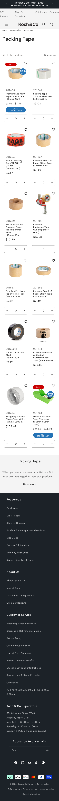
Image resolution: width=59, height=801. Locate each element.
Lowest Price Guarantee (19, 653)
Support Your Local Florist (20, 560)
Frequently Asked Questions (21, 623)
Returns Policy (14, 638)
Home (4, 30)
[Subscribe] (47, 750)
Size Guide (12, 537)
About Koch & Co (16, 580)
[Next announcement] (53, 4)
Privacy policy (43, 784)
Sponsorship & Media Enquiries (23, 675)
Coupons (54, 12)
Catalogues (41, 12)
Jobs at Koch (13, 588)
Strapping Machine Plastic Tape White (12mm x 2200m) (15, 419)
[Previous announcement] (6, 4)
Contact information (31, 794)
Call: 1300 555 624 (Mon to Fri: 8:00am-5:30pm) (28, 692)
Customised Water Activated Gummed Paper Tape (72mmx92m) (43, 356)
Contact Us (12, 682)
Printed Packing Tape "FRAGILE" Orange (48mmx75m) (14, 164)
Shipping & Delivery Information (24, 630)
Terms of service (30, 789)
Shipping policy (47, 789)
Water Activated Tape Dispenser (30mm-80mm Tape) (41, 420)
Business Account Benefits (20, 660)
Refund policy (14, 789)
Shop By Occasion (20, 14)
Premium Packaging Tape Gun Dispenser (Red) (41, 228)
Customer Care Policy (18, 645)
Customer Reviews (16, 602)
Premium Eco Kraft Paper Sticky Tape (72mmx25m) (15, 294)
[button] (6, 24)
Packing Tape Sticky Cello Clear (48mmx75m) (42, 96)
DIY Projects (4, 14)
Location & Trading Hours (20, 595)
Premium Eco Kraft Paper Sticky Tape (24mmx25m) (43, 294)
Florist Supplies (15, 30)
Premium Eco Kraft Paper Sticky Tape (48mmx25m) (43, 163)
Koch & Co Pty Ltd (25, 784)
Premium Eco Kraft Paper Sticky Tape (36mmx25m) (15, 96)
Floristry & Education (18, 545)
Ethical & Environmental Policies (24, 667)
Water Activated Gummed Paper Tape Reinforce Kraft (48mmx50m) (14, 229)
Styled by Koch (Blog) (18, 552)
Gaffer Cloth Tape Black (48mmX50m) (15, 355)
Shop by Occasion (16, 523)
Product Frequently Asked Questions (26, 530)
